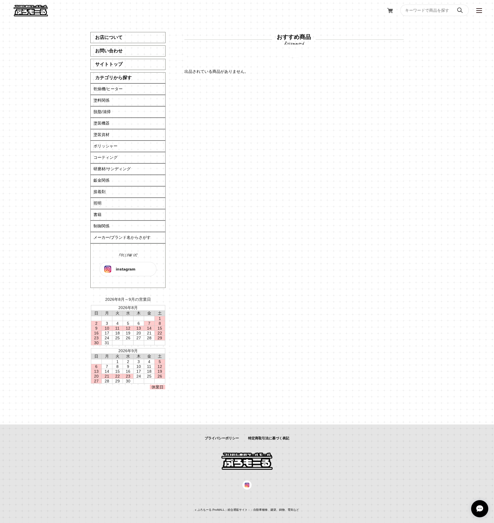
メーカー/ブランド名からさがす (122, 237)
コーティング (105, 157)
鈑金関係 (101, 180)
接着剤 (99, 191)
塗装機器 (101, 123)
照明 (97, 203)
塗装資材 (101, 134)
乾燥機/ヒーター (108, 89)
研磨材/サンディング (112, 169)
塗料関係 (101, 100)
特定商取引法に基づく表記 (268, 438)
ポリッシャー (105, 146)
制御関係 (101, 226)
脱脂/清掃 (102, 111)
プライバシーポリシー (222, 438)
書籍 (97, 214)
